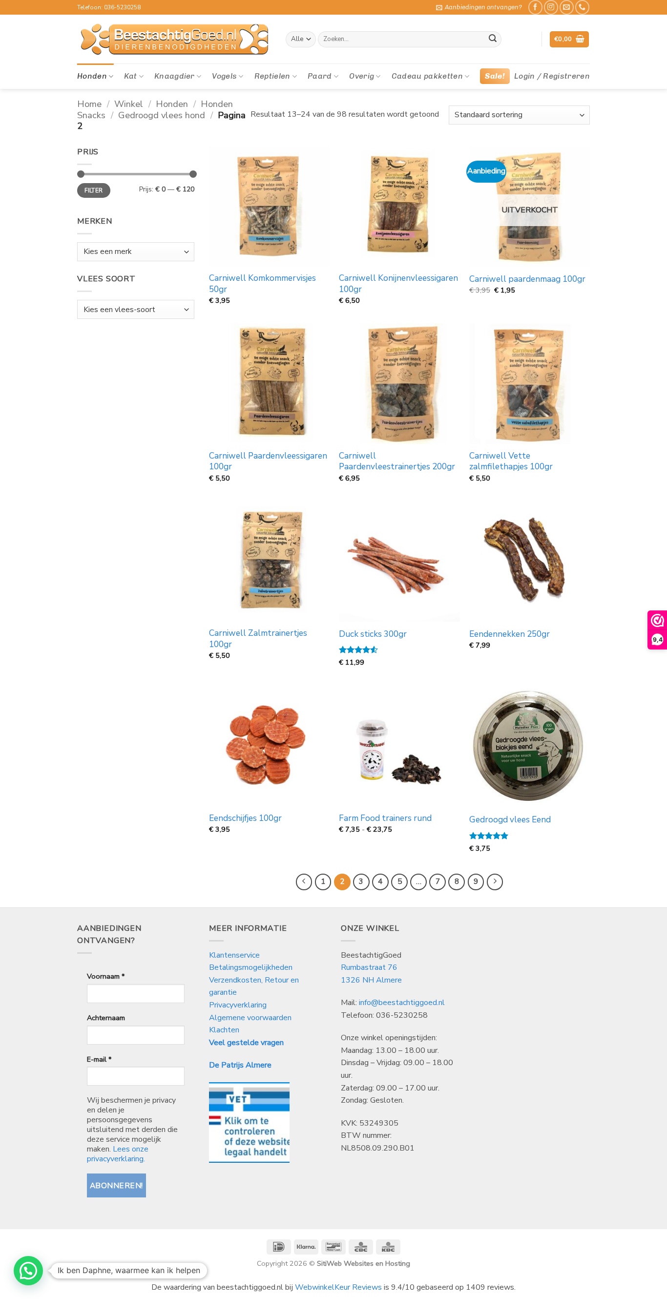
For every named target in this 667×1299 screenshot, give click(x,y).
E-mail (99, 1059)
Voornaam (106, 976)
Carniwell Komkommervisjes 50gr (262, 283)
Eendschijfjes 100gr (245, 818)
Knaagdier (174, 76)
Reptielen (272, 76)
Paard (320, 76)
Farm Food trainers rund (385, 818)
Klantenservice (235, 955)
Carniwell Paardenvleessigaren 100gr (268, 461)
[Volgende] (495, 882)
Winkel (128, 104)
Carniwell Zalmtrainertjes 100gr (258, 639)
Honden (92, 76)
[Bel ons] (582, 7)
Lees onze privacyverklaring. (117, 1154)
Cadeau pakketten (427, 76)
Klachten (224, 1030)
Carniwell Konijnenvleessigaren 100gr (398, 283)
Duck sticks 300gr (373, 634)
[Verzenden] (492, 39)
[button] (479, 7)
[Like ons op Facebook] (535, 7)
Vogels (224, 76)
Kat (130, 76)
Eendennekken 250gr (509, 634)
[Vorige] (304, 882)
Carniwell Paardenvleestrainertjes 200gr (397, 461)
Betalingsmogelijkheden (250, 967)
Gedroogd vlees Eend (510, 820)
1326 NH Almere (371, 980)
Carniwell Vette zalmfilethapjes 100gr (511, 461)
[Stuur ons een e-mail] (567, 7)
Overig (361, 76)
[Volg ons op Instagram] (551, 7)
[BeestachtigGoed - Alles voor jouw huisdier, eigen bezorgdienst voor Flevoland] (174, 40)
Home (89, 104)
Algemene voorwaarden (250, 1017)
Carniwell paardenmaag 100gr (527, 279)
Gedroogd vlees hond (161, 115)
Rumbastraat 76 (369, 967)
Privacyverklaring (238, 1005)
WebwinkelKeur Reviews (338, 1287)
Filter (93, 190)
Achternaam (106, 1018)
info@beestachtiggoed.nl (402, 1002)
